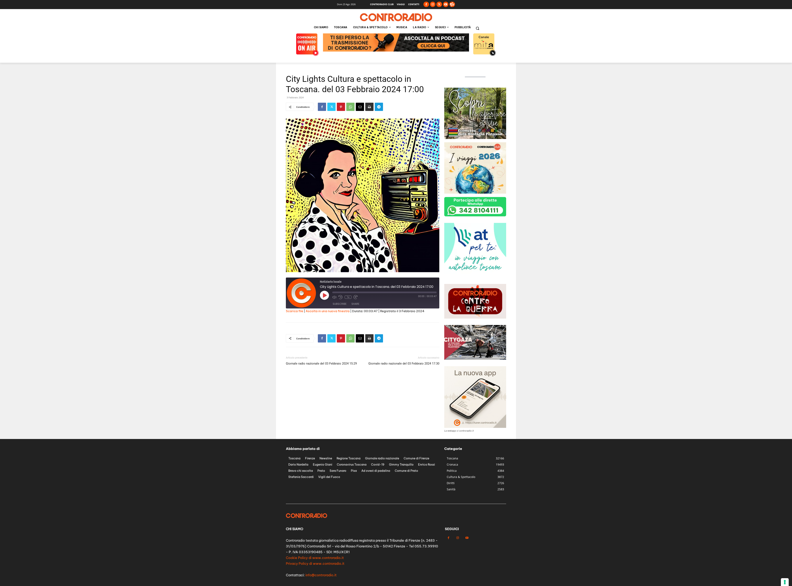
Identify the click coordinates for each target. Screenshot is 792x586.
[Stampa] (369, 107)
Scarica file (294, 311)
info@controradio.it (321, 575)
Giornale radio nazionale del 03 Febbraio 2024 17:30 (403, 363)
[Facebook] (426, 4)
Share (355, 304)
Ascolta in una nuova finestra (328, 311)
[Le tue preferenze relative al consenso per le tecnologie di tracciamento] (785, 582)
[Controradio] (396, 17)
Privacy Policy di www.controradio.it (315, 563)
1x (348, 297)
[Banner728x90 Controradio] (396, 50)
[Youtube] (446, 4)
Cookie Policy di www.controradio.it (315, 558)
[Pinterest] (341, 107)
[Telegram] (379, 107)
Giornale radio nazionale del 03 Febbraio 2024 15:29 (321, 363)
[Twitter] (439, 4)
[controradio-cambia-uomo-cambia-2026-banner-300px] (475, 192)
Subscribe (339, 304)
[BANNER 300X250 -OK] (475, 138)
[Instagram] (433, 4)
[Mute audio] (334, 297)
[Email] (360, 107)
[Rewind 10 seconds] (340, 297)
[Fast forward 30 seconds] (356, 297)
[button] (477, 28)
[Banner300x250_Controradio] (475, 273)
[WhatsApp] (350, 107)
